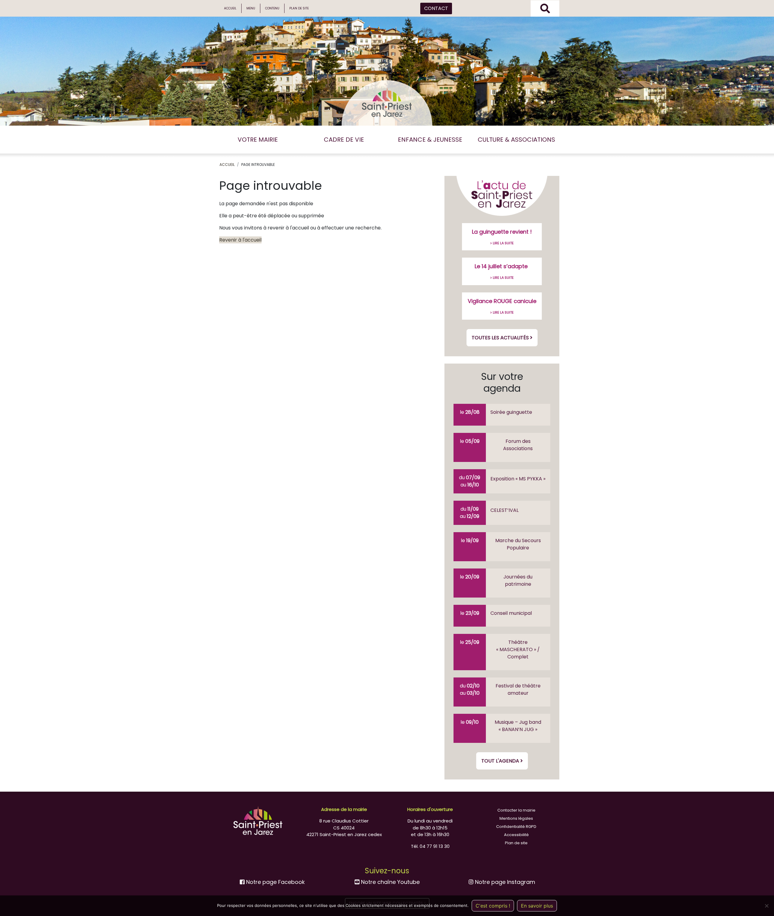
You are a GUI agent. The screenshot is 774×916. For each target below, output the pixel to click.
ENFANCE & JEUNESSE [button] (430, 139)
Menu (250, 8)
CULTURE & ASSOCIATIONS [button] (516, 139)
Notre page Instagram (504, 882)
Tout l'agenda (500, 760)
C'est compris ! (493, 906)
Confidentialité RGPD (516, 826)
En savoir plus (537, 906)
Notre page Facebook (275, 882)
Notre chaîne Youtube (389, 882)
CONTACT (436, 8)
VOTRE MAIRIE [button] (258, 139)
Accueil (230, 8)
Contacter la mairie (516, 810)
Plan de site (299, 8)
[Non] (766, 906)
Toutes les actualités (501, 337)
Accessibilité (516, 835)
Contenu (272, 8)
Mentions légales (516, 818)
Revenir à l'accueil (240, 239)
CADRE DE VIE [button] (344, 139)
